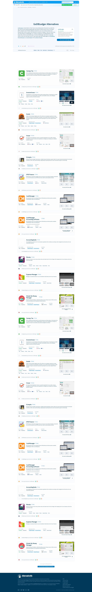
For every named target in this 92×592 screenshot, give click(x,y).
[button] (35, 71)
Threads (22, 584)
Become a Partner (66, 586)
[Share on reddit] (23, 46)
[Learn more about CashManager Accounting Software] (21, 220)
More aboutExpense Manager (66, 287)
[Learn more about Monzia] (21, 259)
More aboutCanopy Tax (66, 83)
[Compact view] (68, 50)
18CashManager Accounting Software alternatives (33, 224)
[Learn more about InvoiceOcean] (21, 95)
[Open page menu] (77, 2)
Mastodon (58, 583)
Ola (24, 580)
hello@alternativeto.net (37, 583)
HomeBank (52, 36)
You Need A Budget (38, 37)
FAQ (63, 578)
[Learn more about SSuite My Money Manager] (21, 298)
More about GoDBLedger (65, 39)
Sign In (76, 2)
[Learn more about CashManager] (21, 198)
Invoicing (30, 101)
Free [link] (41, 50)
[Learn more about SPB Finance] (21, 177)
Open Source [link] (45, 50)
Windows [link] (35, 50)
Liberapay (50, 584)
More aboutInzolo (66, 374)
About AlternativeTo (67, 584)
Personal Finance (37, 123)
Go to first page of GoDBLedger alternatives (46, 566)
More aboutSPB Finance (66, 187)
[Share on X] (21, 46)
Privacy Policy (65, 581)
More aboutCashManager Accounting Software (66, 231)
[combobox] (68, 2)
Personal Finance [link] (50, 50)
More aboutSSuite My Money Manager (66, 309)
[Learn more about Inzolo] (21, 116)
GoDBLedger (20, 28)
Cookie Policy (65, 583)
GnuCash (51, 34)
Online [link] (38, 50)
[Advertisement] (46, 14)
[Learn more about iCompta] (21, 159)
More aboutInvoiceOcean (66, 105)
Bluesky (19, 584)
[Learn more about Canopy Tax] (21, 73)
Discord (45, 583)
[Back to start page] (20, 2)
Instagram (25, 584)
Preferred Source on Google (68, 587)
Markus (27, 580)
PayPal (54, 584)
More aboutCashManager (66, 456)
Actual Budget (29, 37)
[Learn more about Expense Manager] (21, 277)
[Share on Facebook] (19, 46)
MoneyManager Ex (22, 37)
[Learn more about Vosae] (21, 138)
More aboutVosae (66, 148)
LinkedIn (29, 584)
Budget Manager (31, 123)
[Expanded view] (67, 50)
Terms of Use (65, 580)
